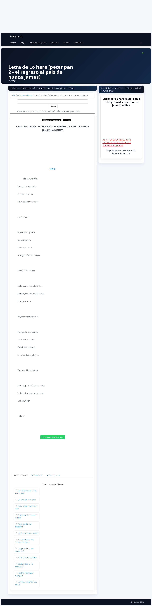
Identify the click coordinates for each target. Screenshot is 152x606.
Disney (29, 95)
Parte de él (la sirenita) (27, 557)
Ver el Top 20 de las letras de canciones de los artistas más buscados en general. (116, 142)
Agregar (66, 42)
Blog (22, 42)
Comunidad (78, 42)
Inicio (15, 95)
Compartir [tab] (37, 475)
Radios (13, 42)
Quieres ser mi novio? (27, 499)
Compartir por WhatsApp (53, 437)
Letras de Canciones (37, 42)
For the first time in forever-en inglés (24, 540)
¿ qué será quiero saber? (28, 533)
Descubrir (54, 42)
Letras (21, 95)
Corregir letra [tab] (54, 475)
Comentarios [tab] (21, 475)
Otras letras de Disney (52, 484)
